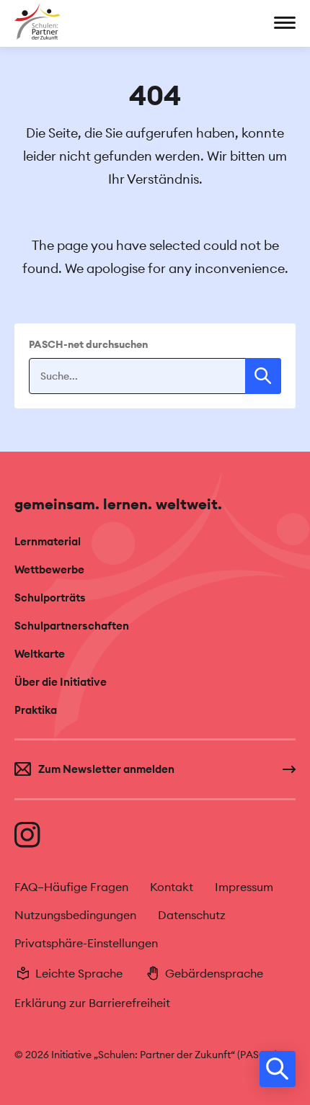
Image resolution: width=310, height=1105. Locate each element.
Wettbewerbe (49, 569)
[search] (278, 1069)
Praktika (35, 710)
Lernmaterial (47, 541)
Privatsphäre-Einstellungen (86, 943)
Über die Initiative (60, 682)
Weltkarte (39, 654)
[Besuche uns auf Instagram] (29, 835)
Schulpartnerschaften (71, 625)
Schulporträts (50, 597)
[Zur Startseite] (37, 22)
